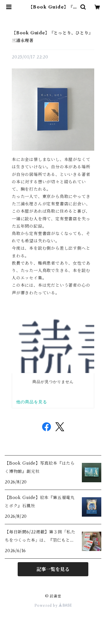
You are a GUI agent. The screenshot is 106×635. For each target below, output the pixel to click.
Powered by (46, 605)
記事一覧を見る (53, 569)
